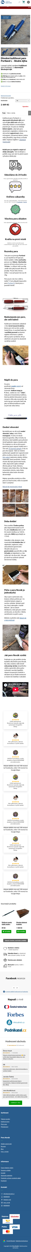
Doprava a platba (6, 1170)
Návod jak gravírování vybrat (12, 487)
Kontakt (3, 1173)
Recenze (3, 1146)
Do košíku (7, 931)
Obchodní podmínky (6, 1175)
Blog (2, 1149)
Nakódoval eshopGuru (22, 1241)
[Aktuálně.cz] (15, 1022)
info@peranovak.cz (8, 1194)
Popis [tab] (4, 113)
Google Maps (15, 770)
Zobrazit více (15, 1103)
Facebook (4, 1181)
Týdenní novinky (5, 1119)
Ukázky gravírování (6, 1144)
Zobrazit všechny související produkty (15, 940)
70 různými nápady (15, 449)
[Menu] (28, 2)
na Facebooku (8, 768)
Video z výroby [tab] (11, 113)
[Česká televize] (15, 1006)
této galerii (6, 457)
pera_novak (6, 1202)
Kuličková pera (5, 1121)
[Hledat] (19, 2)
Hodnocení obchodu (15, 1041)
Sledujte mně (7, 1199)
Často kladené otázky (7, 1168)
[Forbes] (15, 1014)
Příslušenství (4, 1127)
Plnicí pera (4, 1124)
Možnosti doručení (6, 95)
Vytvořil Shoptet (10, 1241)
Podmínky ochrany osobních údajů (11, 1178)
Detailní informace (6, 86)
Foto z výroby (5, 1151)
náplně (18, 386)
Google (25, 202)
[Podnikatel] (15, 1030)
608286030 (6, 1197)
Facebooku (20, 202)
